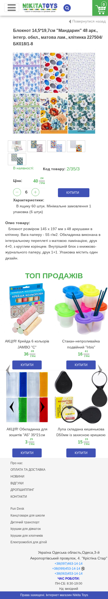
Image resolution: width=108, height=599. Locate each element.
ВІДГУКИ (17, 483)
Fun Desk (17, 509)
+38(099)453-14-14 (66, 568)
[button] (8, 370)
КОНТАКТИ (18, 496)
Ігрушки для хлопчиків (26, 535)
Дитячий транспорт (25, 522)
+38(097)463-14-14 (69, 563)
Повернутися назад (89, 21)
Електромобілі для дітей (28, 542)
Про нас (16, 463)
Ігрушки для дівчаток (25, 529)
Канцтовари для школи (27, 515)
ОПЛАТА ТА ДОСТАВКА (27, 470)
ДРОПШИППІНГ (22, 490)
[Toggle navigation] (11, 7)
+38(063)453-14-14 (69, 573)
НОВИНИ (17, 476)
